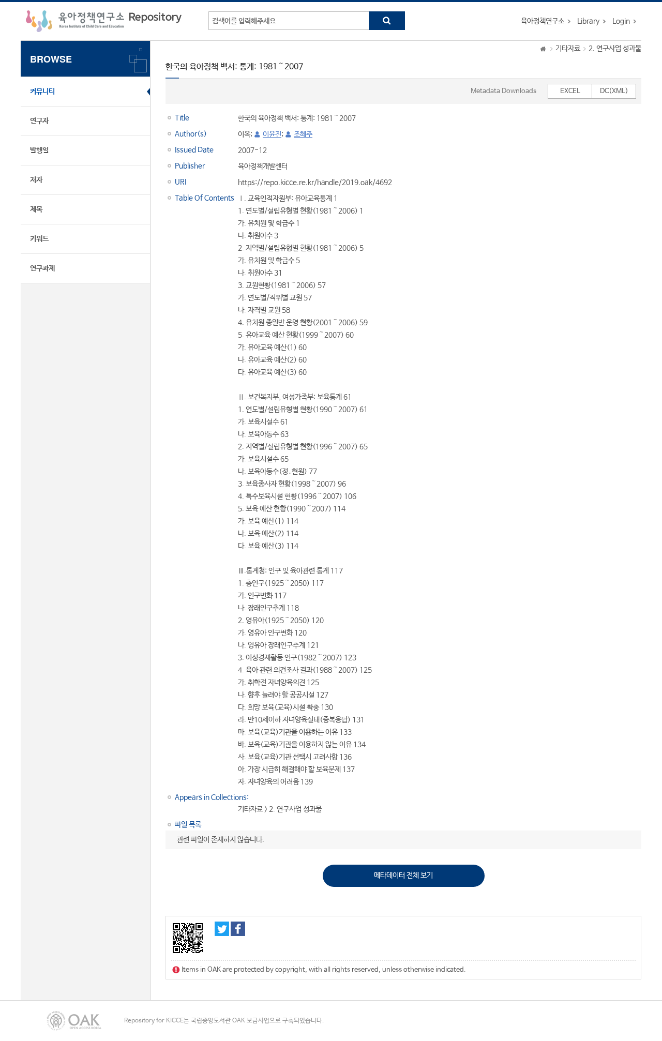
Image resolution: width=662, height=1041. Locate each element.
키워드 (39, 239)
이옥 (244, 134)
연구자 (39, 121)
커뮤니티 (42, 91)
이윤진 (272, 134)
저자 (36, 180)
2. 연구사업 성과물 (615, 48)
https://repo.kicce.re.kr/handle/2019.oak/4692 (315, 182)
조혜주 (303, 134)
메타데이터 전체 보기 (403, 875)
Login (621, 21)
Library (588, 21)
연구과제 (42, 268)
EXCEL (570, 91)
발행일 (39, 150)
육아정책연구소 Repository (104, 21)
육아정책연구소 (542, 21)
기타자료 (567, 48)
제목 (36, 209)
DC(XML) (614, 91)
